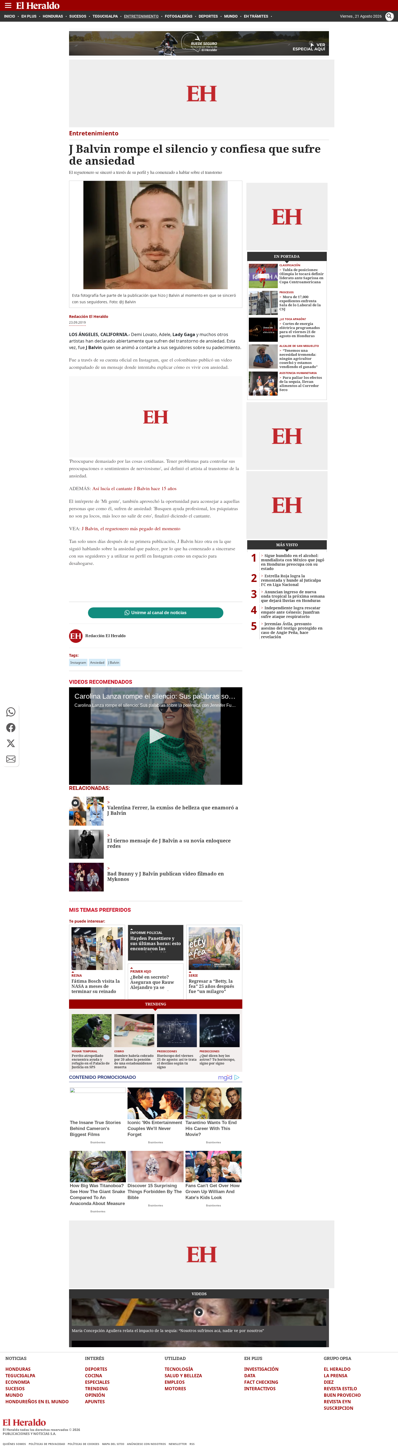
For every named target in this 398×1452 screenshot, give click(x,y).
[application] (155, 736)
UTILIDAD (175, 1358)
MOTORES (175, 1389)
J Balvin (113, 662)
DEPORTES (96, 1369)
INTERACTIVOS (260, 1389)
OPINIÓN (95, 1395)
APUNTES (95, 1402)
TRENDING (96, 1389)
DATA (249, 1376)
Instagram (78, 662)
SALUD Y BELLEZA (183, 1376)
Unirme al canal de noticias (159, 613)
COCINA (93, 1376)
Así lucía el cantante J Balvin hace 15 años (134, 488)
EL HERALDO (337, 1369)
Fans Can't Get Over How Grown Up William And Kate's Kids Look (212, 1191)
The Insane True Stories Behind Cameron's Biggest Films (95, 1128)
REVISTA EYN (337, 1402)
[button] (11, 712)
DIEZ (329, 1382)
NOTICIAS (16, 1358)
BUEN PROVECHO (342, 1395)
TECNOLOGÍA (179, 1369)
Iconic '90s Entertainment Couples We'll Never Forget (155, 1128)
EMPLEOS (175, 1382)
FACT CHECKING (261, 1382)
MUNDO (14, 1395)
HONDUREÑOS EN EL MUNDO (37, 1402)
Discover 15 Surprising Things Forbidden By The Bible (155, 1191)
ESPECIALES (97, 1382)
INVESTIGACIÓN (261, 1369)
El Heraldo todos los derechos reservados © (41, 1430)
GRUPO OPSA (337, 1358)
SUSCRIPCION (338, 1408)
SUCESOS (15, 1389)
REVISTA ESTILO (340, 1389)
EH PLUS (253, 1358)
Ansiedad (97, 662)
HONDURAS (18, 1369)
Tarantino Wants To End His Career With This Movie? (211, 1128)
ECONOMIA (17, 1382)
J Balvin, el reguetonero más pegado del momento (131, 528)
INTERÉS (94, 1358)
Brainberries (97, 1142)
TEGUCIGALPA (20, 1376)
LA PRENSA (335, 1376)
